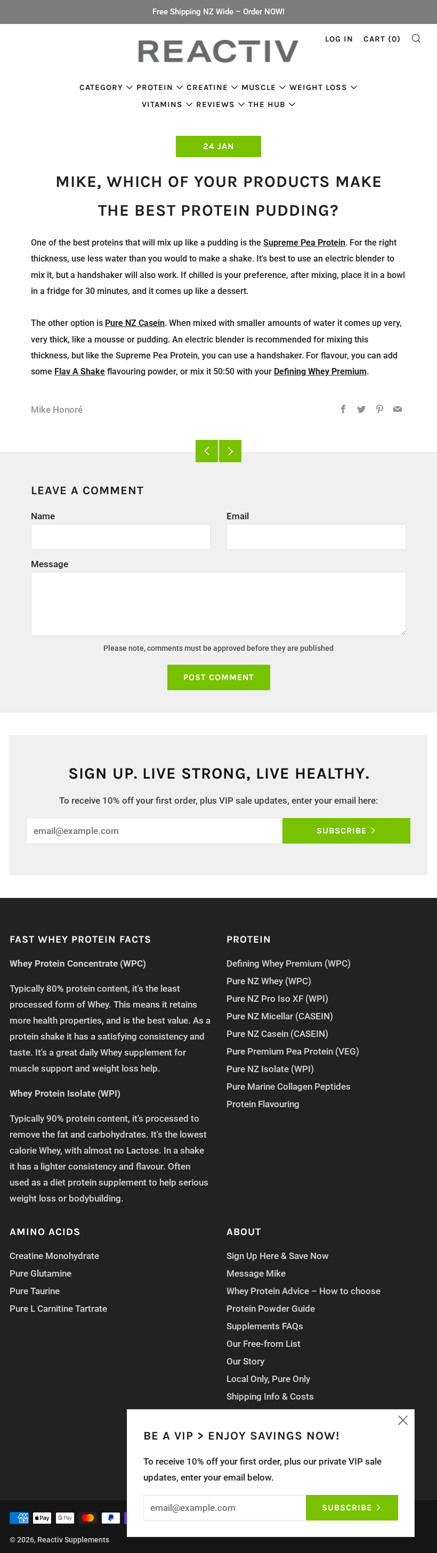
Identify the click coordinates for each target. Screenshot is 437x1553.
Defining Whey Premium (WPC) (288, 963)
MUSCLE (258, 87)
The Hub (267, 104)
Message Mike (256, 1273)
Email (237, 516)
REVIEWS (215, 104)
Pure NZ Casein (135, 323)
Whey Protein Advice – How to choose (303, 1291)
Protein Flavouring (263, 1104)
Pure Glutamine (40, 1273)
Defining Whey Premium (320, 371)
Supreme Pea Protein (304, 243)
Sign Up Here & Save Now (277, 1255)
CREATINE (207, 87)
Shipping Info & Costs (270, 1396)
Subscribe (342, 830)
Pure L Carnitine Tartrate (58, 1308)
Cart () (382, 39)
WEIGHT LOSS (318, 87)
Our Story (245, 1361)
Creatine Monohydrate (54, 1255)
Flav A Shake (79, 371)
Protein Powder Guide (270, 1308)
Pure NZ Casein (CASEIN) (277, 1033)
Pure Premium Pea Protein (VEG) (292, 1051)
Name (43, 516)
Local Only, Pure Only (268, 1379)
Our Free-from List (263, 1343)
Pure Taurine (35, 1291)
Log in (339, 39)
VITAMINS (162, 104)
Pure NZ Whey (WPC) (268, 981)
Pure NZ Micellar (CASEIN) (279, 1016)
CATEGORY (101, 87)
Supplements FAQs (264, 1326)
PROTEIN (154, 87)
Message (49, 564)
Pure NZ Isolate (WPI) (270, 1069)
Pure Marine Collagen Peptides (288, 1086)
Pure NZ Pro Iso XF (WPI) (277, 998)
